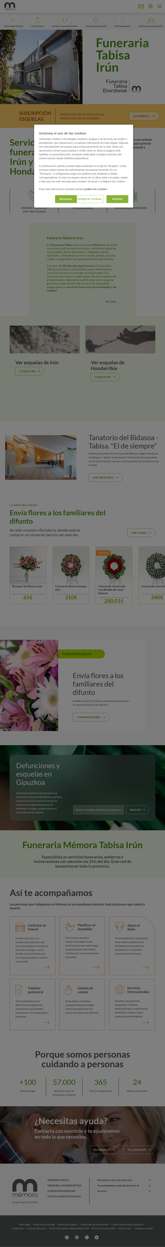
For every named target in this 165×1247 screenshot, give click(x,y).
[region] (83, 166)
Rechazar (66, 199)
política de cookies (96, 189)
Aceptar (117, 199)
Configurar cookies (89, 199)
